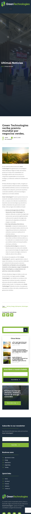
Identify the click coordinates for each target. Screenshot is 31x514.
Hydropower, (18, 306)
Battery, (9, 306)
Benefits (4, 307)
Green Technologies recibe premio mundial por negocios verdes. (20, 351)
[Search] (25, 330)
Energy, (13, 306)
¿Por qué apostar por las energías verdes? (19, 342)
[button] (11, 9)
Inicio (2, 66)
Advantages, (25, 306)
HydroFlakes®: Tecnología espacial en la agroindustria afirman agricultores (20, 359)
